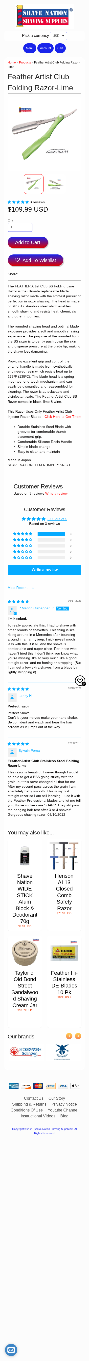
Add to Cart (27, 242)
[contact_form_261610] (11, 1350)
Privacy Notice (64, 1104)
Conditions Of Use (27, 1110)
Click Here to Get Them (62, 417)
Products (25, 62)
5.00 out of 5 (57, 519)
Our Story (56, 1098)
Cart (60, 48)
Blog (64, 1116)
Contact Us (34, 1098)
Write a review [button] (45, 570)
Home (12, 62)
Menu (30, 48)
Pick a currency (35, 35)
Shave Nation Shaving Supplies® (53, 1128)
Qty (10, 220)
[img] (18, 601)
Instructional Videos (38, 1116)
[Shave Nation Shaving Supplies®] (44, 26)
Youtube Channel (63, 1110)
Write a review (56, 493)
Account (45, 48)
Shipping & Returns (29, 1104)
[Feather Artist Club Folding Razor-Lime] (34, 184)
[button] (19, 202)
